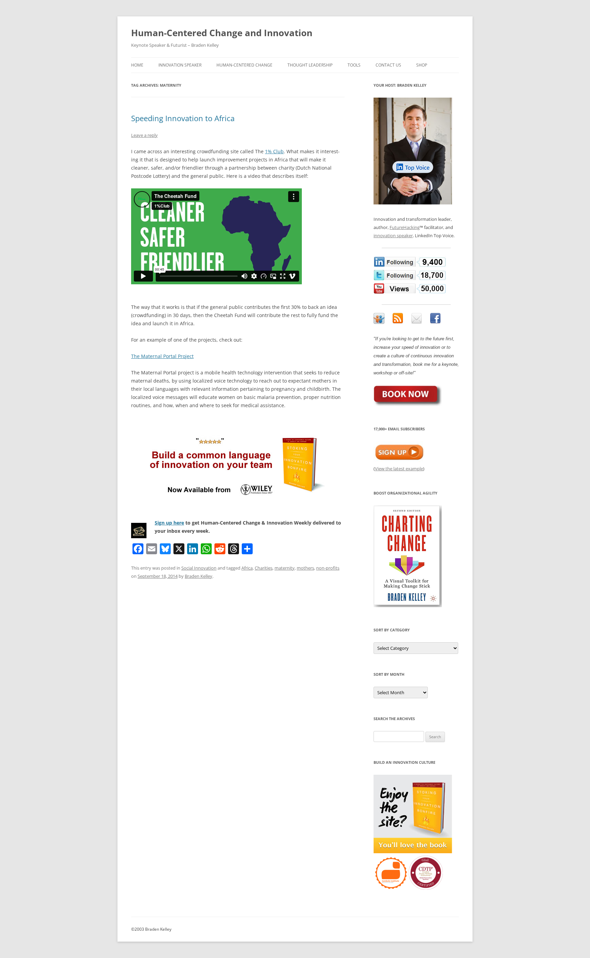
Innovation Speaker (179, 65)
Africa (247, 568)
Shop (421, 65)
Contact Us (388, 65)
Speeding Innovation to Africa (183, 118)
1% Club (274, 151)
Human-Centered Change (244, 65)
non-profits (327, 568)
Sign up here (169, 522)
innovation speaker (393, 235)
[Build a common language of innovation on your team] (238, 464)
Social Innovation (198, 568)
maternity (285, 568)
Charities (263, 568)
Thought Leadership (310, 65)
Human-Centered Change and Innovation (221, 33)
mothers (305, 568)
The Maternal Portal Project (162, 356)
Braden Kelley (198, 576)
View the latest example (399, 469)
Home (137, 65)
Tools (354, 65)
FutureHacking (405, 227)
